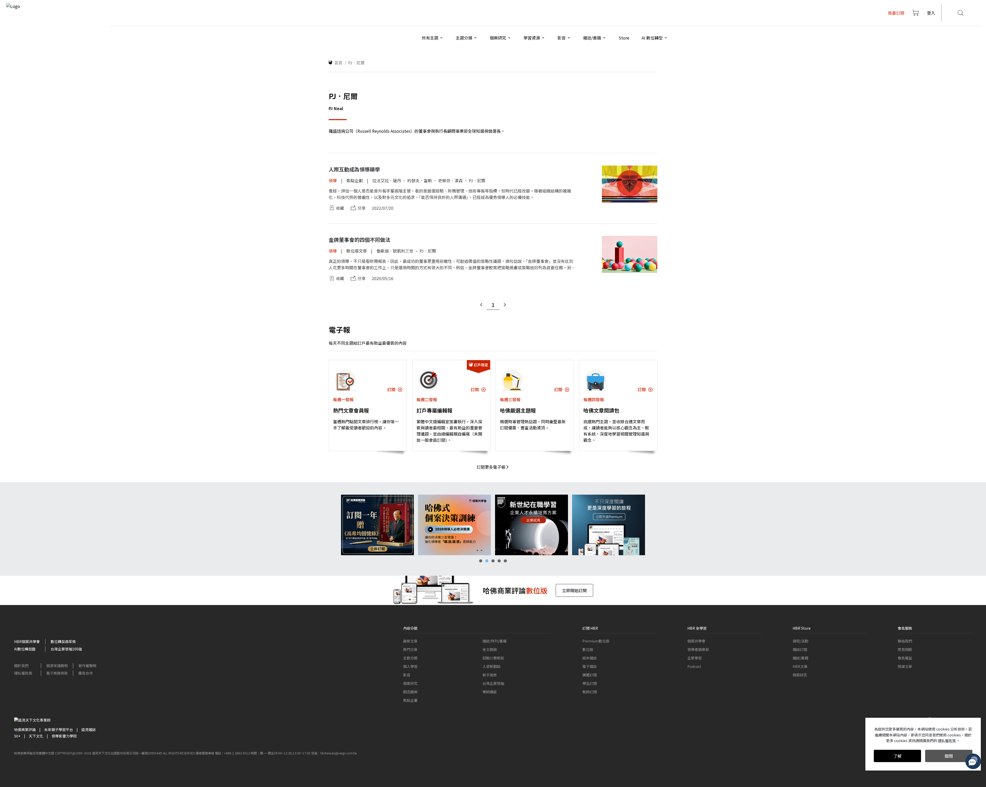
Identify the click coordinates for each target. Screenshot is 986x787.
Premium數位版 (595, 641)
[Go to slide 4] (499, 560)
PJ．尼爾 (477, 180)
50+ (17, 735)
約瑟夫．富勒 (419, 180)
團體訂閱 (589, 674)
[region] (493, 525)
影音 (406, 674)
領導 (333, 180)
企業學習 (694, 657)
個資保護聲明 (57, 665)
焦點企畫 (410, 700)
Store (624, 38)
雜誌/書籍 (800, 657)
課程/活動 (800, 641)
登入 (931, 13)
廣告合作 (85, 673)
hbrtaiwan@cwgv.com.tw (338, 753)
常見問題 (905, 649)
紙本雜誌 (589, 657)
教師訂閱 (589, 691)
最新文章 (410, 641)
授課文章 (905, 666)
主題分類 (410, 657)
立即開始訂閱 (574, 590)
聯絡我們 (905, 641)
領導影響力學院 (64, 735)
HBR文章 (800, 666)
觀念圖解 (410, 691)
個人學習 (410, 666)
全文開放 (489, 649)
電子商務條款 (57, 673)
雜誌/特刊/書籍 (494, 641)
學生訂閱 (589, 683)
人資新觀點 (491, 666)
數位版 (587, 649)
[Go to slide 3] (493, 560)
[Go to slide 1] (480, 560)
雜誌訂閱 (800, 649)
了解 (897, 756)
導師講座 (489, 691)
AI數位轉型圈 (24, 648)
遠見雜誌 (88, 729)
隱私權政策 (23, 673)
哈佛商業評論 (25, 729)
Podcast (694, 666)
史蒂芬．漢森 (450, 180)
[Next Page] (504, 304)
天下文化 (36, 735)
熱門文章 (410, 649)
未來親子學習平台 (58, 729)
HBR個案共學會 (27, 641)
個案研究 (410, 683)
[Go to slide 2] (486, 560)
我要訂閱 (896, 13)
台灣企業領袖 (493, 683)
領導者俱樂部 (698, 649)
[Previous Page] (481, 304)
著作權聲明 (87, 665)
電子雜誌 (589, 666)
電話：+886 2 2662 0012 (232, 753)
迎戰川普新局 (493, 657)
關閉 (949, 756)
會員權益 (905, 657)
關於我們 (21, 665)
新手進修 (489, 674)
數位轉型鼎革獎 (63, 641)
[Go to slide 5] (505, 560)
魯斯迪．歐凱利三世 (394, 251)
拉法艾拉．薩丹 (386, 180)
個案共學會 (696, 641)
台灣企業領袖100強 (66, 648)
